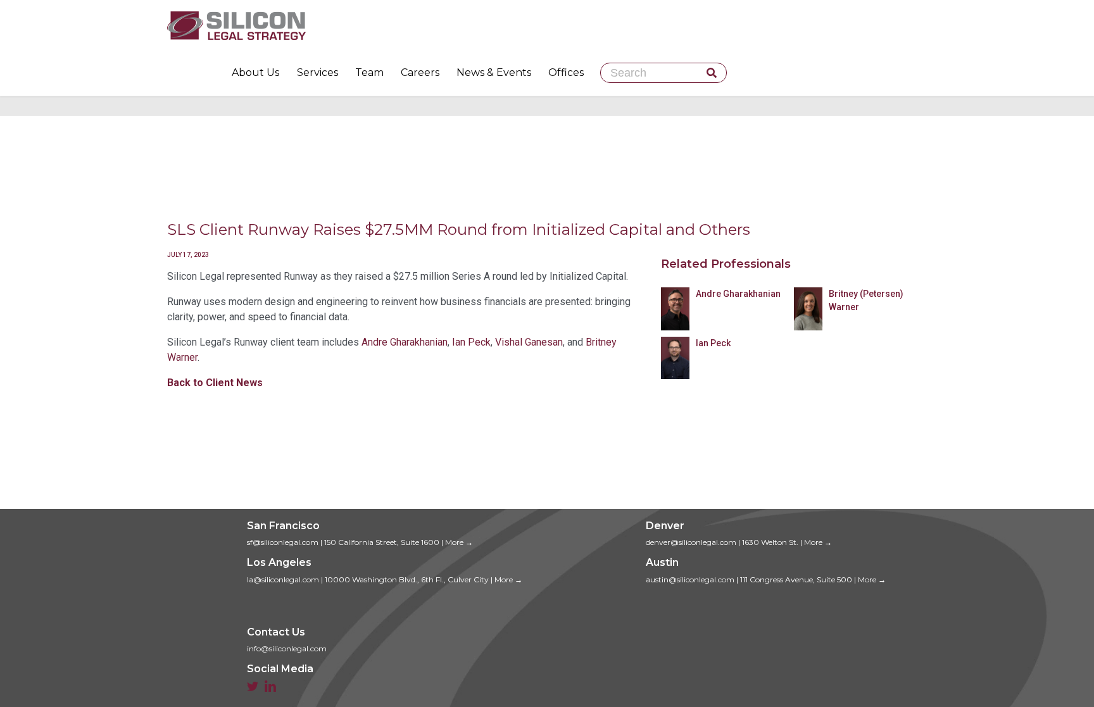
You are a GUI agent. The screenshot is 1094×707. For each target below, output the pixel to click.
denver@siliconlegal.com (691, 542)
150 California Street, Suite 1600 (381, 542)
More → (459, 542)
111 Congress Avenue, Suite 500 (796, 579)
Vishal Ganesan (529, 342)
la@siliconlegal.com (283, 579)
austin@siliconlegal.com (690, 579)
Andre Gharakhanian (405, 342)
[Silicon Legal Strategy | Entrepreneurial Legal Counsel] (547, 25)
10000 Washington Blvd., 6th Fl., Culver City (407, 579)
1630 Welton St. (770, 542)
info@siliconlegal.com (287, 648)
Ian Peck (471, 342)
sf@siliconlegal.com (282, 542)
